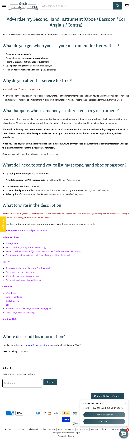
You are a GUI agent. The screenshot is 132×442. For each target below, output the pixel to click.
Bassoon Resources (66, 429)
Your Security (82, 429)
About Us (8, 429)
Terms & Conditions (119, 429)
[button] (123, 433)
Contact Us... (24, 351)
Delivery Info (33, 429)
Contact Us (20, 429)
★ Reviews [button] (3, 224)
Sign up (50, 382)
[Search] (117, 5)
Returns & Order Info (99, 429)
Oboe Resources (48, 429)
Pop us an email (73, 180)
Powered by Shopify (66, 436)
